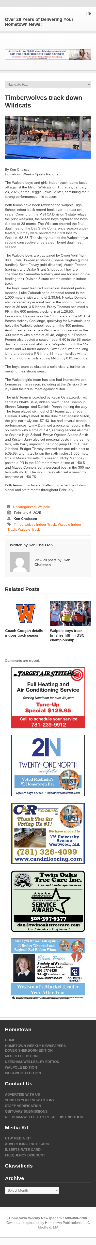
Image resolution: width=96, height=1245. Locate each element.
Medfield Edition (21, 1056)
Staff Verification (23, 1106)
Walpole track (29, 529)
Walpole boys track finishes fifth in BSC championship (67, 635)
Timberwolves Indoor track (35, 524)
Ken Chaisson (25, 519)
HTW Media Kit (18, 1138)
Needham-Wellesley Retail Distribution (44, 1117)
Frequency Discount (25, 1155)
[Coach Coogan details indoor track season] (25, 613)
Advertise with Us (22, 1094)
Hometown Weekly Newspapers (35, 1046)
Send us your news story (29, 1100)
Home (10, 1040)
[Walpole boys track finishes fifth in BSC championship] (70, 613)
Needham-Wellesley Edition (32, 1062)
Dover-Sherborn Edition (29, 1050)
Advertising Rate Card (27, 1144)
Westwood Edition (23, 1073)
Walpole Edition (21, 1067)
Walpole (44, 507)
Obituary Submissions (26, 1111)
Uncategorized (24, 507)
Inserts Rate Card (23, 1150)
